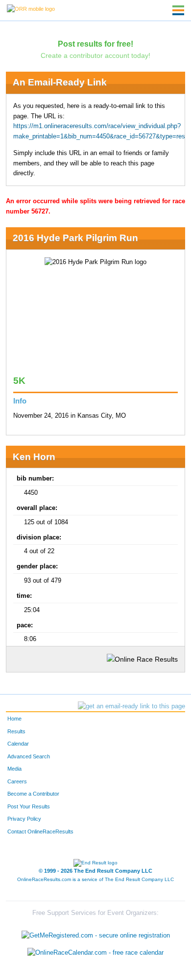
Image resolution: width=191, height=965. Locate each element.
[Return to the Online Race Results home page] (31, 8)
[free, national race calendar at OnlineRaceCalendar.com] (95, 952)
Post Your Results (28, 806)
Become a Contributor (33, 794)
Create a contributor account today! (95, 55)
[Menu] (178, 10)
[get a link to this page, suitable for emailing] (131, 706)
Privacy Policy (24, 819)
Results (16, 731)
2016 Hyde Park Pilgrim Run (75, 238)
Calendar (18, 744)
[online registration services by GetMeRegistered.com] (96, 932)
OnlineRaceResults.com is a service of (95, 879)
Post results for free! (95, 43)
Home (14, 719)
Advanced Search (28, 756)
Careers (17, 781)
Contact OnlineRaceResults (40, 831)
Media (14, 769)
